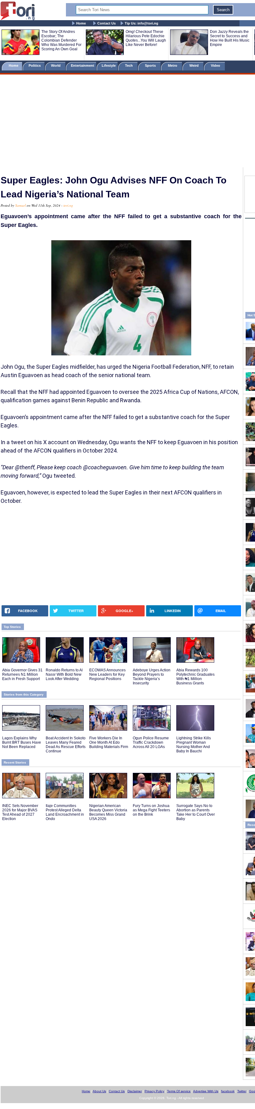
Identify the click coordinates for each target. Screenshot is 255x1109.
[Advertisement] (127, 122)
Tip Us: (141, 23)
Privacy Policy (154, 1091)
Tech (129, 65)
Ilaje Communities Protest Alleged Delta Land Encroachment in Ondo (65, 812)
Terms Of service (179, 1091)
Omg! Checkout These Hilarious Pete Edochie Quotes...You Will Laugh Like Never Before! (146, 38)
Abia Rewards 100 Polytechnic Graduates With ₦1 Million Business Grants (195, 676)
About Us (99, 1091)
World (56, 65)
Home (81, 23)
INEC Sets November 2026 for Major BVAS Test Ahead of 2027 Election (20, 812)
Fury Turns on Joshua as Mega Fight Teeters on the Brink (151, 810)
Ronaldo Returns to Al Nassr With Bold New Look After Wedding (64, 674)
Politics (35, 65)
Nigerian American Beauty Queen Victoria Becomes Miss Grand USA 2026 (108, 812)
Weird (194, 65)
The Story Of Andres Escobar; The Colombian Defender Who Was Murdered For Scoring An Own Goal (61, 40)
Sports (150, 65)
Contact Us (106, 23)
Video (216, 65)
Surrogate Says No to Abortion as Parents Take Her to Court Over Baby (195, 812)
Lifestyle (109, 65)
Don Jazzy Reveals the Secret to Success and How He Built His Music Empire (229, 38)
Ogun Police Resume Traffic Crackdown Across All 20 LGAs (151, 742)
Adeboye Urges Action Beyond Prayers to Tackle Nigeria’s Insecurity (151, 676)
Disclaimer (135, 1091)
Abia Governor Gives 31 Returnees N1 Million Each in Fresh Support (22, 674)
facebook (227, 1091)
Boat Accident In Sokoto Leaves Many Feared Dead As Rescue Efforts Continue (66, 744)
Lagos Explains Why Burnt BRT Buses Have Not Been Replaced (21, 742)
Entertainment (82, 65)
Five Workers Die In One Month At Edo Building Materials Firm (108, 742)
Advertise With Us (205, 1091)
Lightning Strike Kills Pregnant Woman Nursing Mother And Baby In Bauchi (193, 744)
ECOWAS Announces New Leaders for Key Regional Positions (107, 674)
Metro (173, 65)
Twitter (241, 1091)
